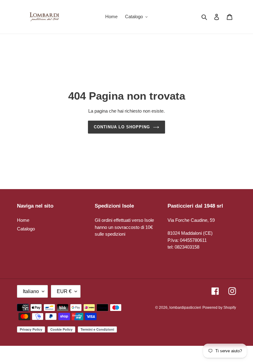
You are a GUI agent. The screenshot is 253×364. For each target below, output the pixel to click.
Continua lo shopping (122, 127)
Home (23, 220)
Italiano (31, 291)
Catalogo (26, 228)
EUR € (64, 291)
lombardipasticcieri (185, 307)
